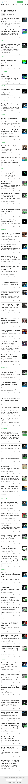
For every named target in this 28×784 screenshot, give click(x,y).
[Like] (2, 216)
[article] (14, 22)
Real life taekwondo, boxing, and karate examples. (10, 375)
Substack (8, 782)
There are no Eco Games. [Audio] (10, 445)
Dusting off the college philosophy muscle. (9, 667)
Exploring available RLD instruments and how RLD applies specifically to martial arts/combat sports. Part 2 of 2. (10, 611)
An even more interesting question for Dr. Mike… (8, 220)
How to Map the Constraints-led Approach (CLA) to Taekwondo (10, 30)
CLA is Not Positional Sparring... (10, 282)
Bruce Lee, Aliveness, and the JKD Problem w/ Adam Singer (9, 635)
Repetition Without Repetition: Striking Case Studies (9, 371)
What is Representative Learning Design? (10, 675)
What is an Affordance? (8, 455)
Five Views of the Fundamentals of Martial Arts (10, 408)
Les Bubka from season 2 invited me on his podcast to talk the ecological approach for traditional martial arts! (10, 334)
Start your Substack (11, 780)
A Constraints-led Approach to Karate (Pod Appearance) (10, 319)
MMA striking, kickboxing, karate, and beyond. (10, 627)
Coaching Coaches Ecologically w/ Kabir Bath (10, 712)
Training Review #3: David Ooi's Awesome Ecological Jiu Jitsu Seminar (10, 268)
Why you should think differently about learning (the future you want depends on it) (10, 400)
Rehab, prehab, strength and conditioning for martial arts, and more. (10, 578)
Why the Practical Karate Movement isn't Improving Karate (10, 257)
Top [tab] (7, 14)
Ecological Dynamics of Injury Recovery (9, 104)
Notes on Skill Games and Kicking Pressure (10, 158)
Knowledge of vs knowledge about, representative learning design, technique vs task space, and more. (9, 388)
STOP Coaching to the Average (10, 513)
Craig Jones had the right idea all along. (10, 422)
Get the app (19, 780)
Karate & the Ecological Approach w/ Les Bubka (10, 331)
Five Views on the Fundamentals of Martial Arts (10, 465)
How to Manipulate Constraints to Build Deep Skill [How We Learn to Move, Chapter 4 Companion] (10, 648)
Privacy (13, 777)
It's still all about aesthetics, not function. (10, 259)
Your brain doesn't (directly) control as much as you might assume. (10, 729)
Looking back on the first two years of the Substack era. (10, 93)
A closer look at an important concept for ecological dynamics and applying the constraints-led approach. (10, 457)
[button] (2, 4)
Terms (17, 777)
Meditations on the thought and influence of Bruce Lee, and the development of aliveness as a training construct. (10, 549)
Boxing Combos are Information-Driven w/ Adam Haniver (10, 19)
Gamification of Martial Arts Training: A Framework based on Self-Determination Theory (10, 356)
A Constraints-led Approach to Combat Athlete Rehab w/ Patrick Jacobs (10, 574)
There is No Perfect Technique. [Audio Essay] (10, 586)
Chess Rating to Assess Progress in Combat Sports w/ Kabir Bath (10, 701)
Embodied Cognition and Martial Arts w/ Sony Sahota (10, 663)
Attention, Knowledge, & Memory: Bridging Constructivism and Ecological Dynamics (10, 46)
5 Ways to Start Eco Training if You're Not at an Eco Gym (9, 245)
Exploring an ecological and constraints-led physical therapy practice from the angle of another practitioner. (10, 108)
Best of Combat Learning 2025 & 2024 (10, 90)
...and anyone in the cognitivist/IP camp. (10, 223)
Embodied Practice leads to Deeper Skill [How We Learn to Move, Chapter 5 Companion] (9, 558)
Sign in (25, 2)
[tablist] (8, 14)
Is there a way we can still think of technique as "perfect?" (10, 536)
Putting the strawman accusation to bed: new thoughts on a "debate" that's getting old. (10, 199)
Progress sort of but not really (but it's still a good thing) (10, 237)
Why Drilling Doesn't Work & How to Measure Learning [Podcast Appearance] (10, 292)
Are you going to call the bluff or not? (10, 419)
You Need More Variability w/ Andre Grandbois (9, 119)
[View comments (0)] (8, 54)
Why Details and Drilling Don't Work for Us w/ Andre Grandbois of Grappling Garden (10, 131)
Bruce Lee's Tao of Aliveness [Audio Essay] (9, 524)
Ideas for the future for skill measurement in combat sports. (8, 704)
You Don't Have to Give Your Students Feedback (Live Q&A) (10, 503)
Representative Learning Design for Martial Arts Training (10, 608)
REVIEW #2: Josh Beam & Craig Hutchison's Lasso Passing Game (10, 304)
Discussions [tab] (11, 14)
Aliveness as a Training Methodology (7, 75)
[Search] (25, 14)
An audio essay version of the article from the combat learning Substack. (9, 411)
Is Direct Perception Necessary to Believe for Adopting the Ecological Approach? (10, 195)
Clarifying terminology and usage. (9, 213)
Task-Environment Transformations (6, 182)
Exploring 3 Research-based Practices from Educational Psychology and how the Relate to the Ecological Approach (10, 50)
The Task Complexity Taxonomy (10, 172)
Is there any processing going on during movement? (10, 210)
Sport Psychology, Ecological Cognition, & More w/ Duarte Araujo (9, 384)
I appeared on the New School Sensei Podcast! (9, 322)
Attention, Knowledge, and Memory (8, 61)
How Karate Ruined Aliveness (9, 476)
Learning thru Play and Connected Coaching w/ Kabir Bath (9, 748)
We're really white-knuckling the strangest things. (8, 539)
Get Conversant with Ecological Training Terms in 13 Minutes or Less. (10, 687)
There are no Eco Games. (8, 597)
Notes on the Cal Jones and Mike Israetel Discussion (10, 233)
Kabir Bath (17, 707)
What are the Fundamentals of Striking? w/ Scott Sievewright (9, 487)
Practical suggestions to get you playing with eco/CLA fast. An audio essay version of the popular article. (10, 248)
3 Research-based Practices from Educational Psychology (8, 64)
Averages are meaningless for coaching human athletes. (10, 516)
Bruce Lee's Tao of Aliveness (9, 547)
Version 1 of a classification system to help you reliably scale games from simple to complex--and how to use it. (10, 174)
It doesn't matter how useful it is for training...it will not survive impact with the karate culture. (10, 479)
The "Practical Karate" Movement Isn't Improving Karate (10, 737)
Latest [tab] (3, 14)
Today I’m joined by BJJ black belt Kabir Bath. (10, 752)
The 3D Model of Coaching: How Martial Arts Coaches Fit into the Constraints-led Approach (10, 762)
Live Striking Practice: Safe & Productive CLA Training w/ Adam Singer (9, 623)
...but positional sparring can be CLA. (9, 284)
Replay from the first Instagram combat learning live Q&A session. (10, 506)
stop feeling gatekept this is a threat (9, 691)
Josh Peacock (7, 24)
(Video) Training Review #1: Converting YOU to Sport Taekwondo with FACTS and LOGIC (9, 343)
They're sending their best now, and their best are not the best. (10, 150)
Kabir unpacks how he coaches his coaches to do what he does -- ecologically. (9, 716)
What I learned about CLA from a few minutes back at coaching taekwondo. (10, 161)
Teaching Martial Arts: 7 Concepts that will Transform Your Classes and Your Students (10, 433)
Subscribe (20, 2)
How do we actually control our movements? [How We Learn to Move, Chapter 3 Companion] (10, 725)
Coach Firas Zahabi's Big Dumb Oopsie (10, 146)
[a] (24, 20)
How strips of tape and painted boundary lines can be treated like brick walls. (10, 186)
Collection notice (22, 777)
